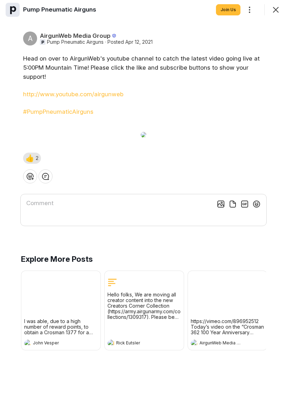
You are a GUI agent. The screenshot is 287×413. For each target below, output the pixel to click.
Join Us (228, 9)
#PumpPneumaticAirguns (58, 111)
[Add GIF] (244, 204)
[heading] (54, 343)
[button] (32, 158)
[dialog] (143, 206)
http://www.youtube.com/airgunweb (73, 94)
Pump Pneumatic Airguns (75, 42)
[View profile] (27, 343)
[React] (30, 176)
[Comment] (45, 176)
